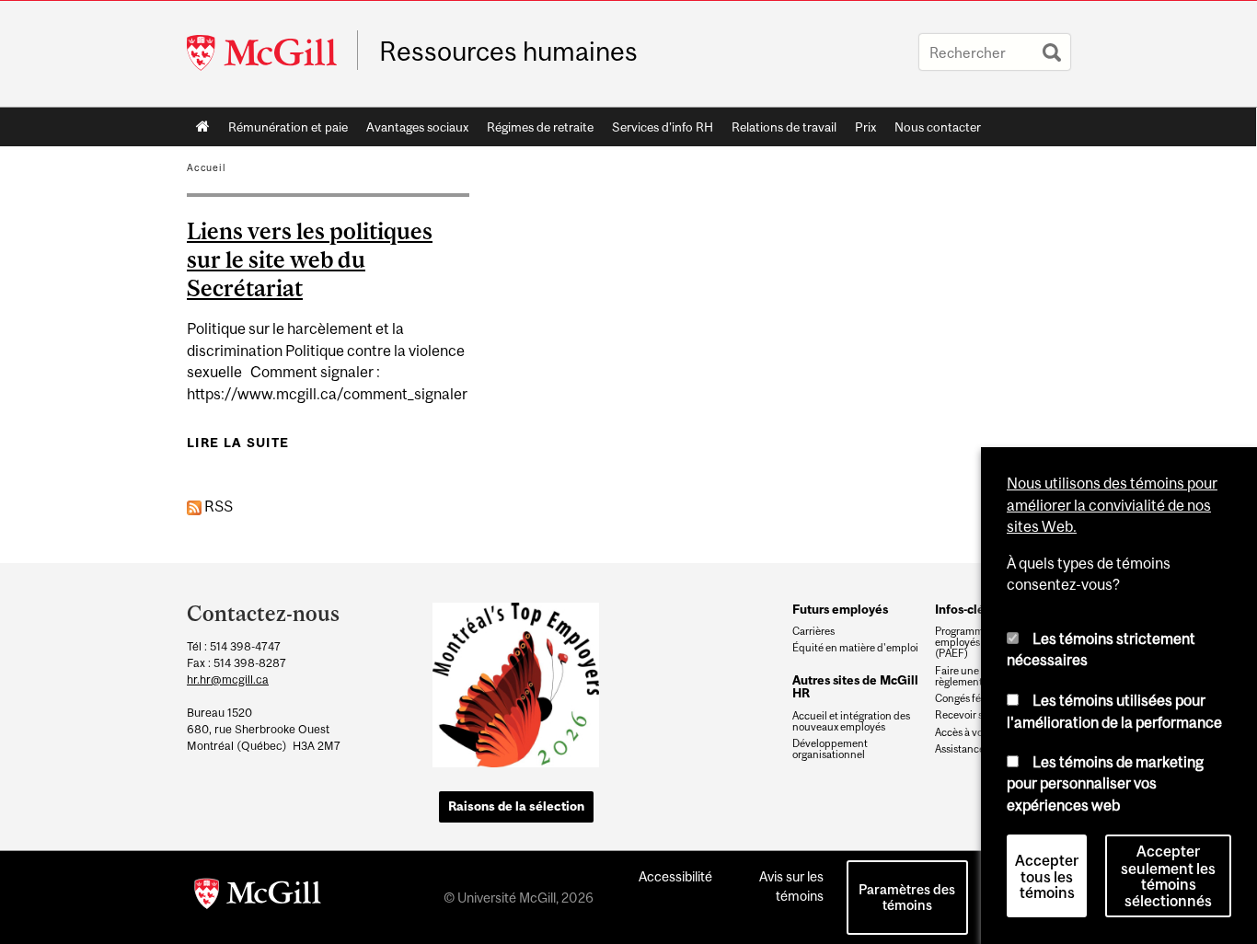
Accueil (203, 127)
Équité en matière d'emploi (855, 647)
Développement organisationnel (830, 749)
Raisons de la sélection (516, 806)
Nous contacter (937, 127)
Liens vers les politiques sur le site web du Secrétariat (309, 259)
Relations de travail (784, 127)
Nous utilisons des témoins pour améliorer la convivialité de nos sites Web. (1112, 505)
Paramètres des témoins (907, 897)
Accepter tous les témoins (1046, 877)
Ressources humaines (508, 51)
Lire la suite (238, 442)
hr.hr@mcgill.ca (228, 679)
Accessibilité (675, 876)
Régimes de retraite (540, 127)
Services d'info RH (662, 127)
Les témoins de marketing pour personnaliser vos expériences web (1105, 783)
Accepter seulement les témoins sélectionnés (1168, 877)
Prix (865, 127)
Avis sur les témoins (791, 886)
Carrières (813, 631)
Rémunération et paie (288, 127)
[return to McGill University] (257, 897)
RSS (217, 506)
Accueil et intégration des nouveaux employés (851, 721)
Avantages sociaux (417, 127)
